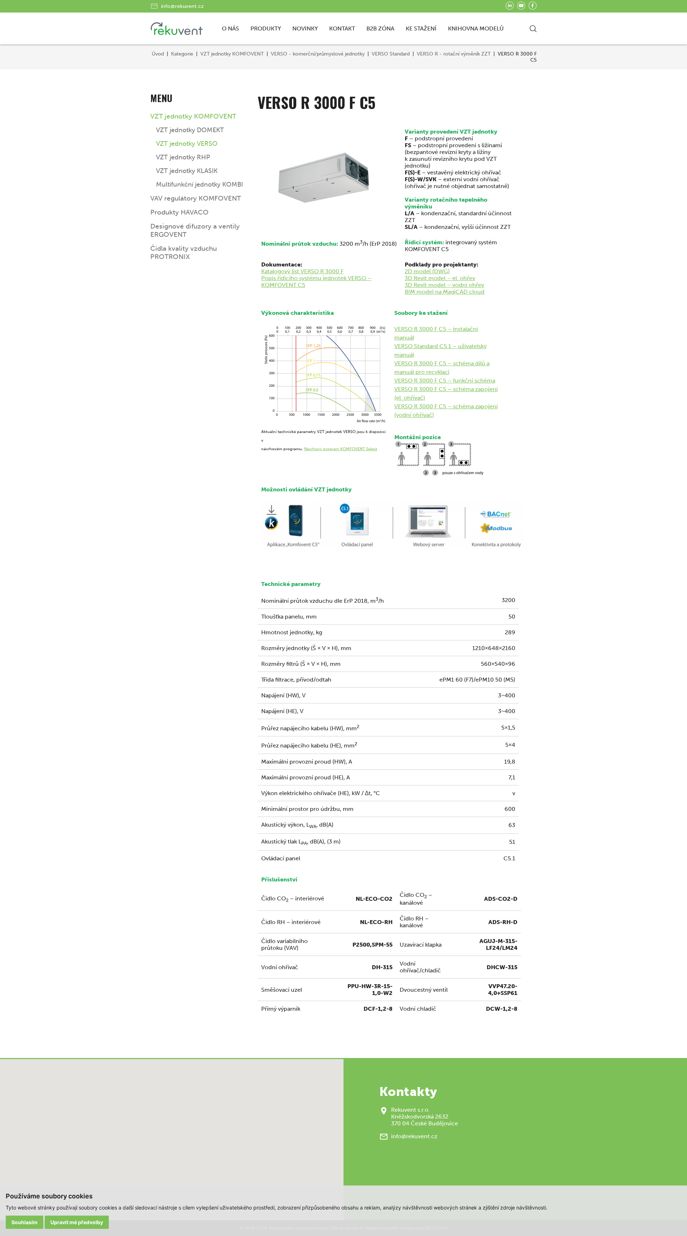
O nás (230, 28)
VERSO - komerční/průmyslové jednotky (318, 54)
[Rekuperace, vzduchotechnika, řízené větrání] (177, 28)
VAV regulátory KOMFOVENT (195, 198)
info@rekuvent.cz (182, 6)
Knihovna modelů (476, 28)
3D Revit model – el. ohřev (440, 278)
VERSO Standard (391, 54)
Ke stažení (421, 28)
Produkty (265, 28)
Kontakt (342, 28)
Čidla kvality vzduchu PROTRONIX (183, 252)
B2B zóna (380, 28)
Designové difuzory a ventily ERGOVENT (195, 230)
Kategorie (182, 54)
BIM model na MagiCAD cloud (444, 291)
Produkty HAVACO (179, 212)
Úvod (158, 54)
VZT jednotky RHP (183, 157)
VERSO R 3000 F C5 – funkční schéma (444, 380)
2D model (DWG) (427, 271)
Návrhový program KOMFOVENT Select (340, 449)
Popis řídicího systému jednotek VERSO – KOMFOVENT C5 (316, 281)
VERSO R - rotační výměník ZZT (454, 54)
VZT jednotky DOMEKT (190, 130)
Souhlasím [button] (24, 1222)
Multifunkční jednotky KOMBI (199, 184)
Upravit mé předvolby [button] (76, 1222)
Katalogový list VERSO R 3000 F (302, 271)
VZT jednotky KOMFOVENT (232, 54)
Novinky (305, 28)
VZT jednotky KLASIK (187, 171)
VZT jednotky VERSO (187, 144)
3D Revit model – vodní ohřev (444, 285)
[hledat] (533, 29)
